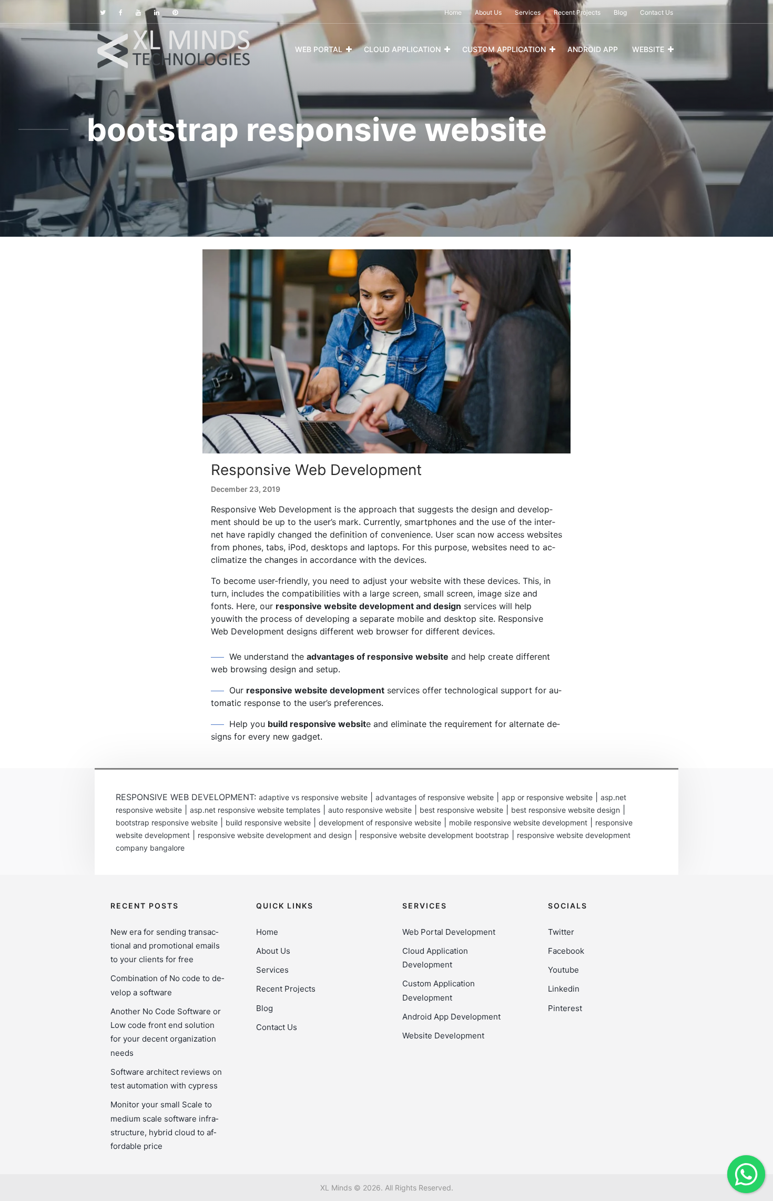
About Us (488, 12)
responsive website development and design (275, 835)
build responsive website (268, 822)
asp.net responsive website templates (255, 809)
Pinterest (565, 1008)
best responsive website (461, 809)
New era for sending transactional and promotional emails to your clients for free (165, 946)
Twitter (561, 932)
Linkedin (563, 989)
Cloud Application (402, 49)
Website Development (443, 1036)
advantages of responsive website (434, 797)
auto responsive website (370, 809)
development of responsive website (380, 822)
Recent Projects (577, 12)
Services (528, 12)
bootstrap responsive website (167, 822)
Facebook (566, 951)
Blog (620, 12)
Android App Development (451, 1017)
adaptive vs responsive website (313, 797)
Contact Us (656, 12)
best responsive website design (565, 809)
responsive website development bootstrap (434, 835)
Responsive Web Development (316, 470)
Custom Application (504, 49)
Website (648, 49)
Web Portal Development (448, 932)
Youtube (563, 970)
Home (453, 12)
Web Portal (318, 49)
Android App (592, 49)
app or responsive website (547, 797)
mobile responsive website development (518, 822)
